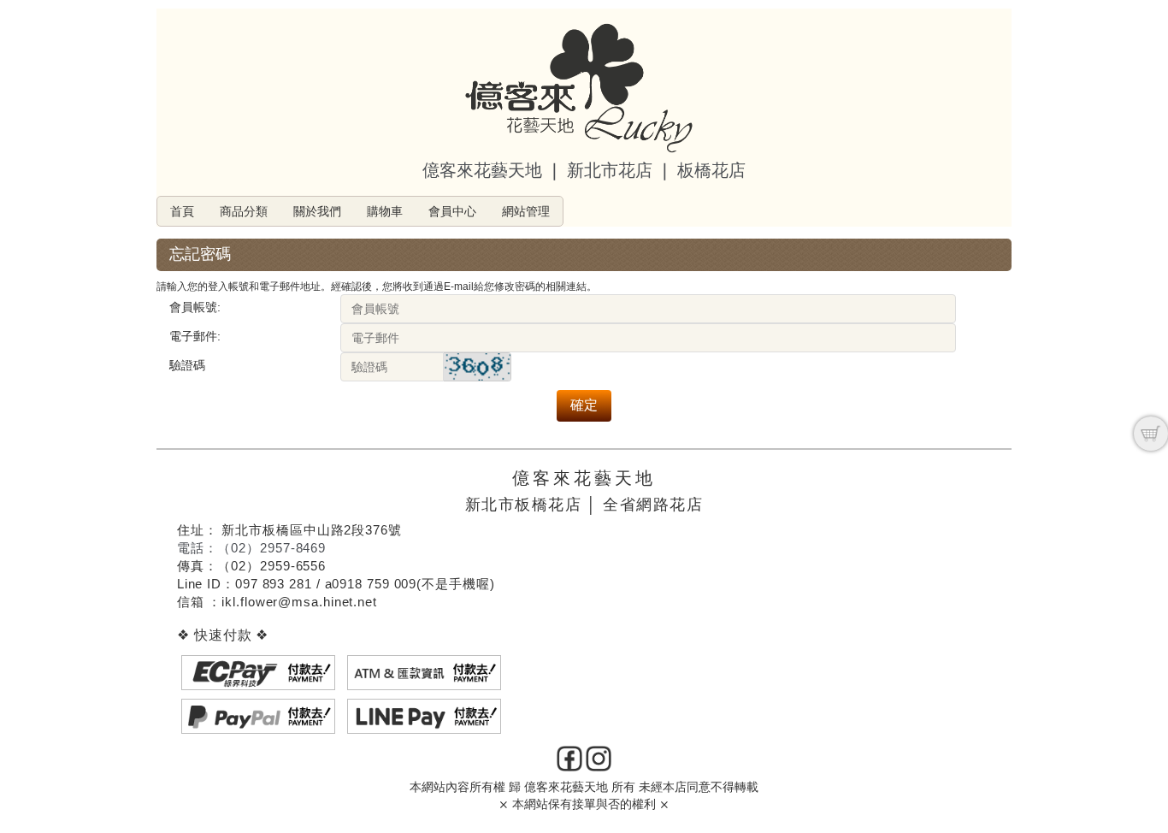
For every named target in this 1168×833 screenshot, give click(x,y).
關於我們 (317, 211)
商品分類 (244, 211)
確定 (584, 405)
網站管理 (526, 211)
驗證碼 (187, 365)
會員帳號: (195, 307)
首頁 (182, 211)
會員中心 (452, 211)
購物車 (385, 211)
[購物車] (1151, 433)
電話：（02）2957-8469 (251, 548)
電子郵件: (195, 336)
